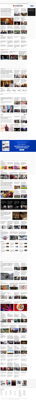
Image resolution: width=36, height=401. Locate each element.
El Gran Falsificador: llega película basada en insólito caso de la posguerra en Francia (4, 45)
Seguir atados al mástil (15, 90)
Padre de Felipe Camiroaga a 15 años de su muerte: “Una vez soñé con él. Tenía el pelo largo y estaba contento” (3, 28)
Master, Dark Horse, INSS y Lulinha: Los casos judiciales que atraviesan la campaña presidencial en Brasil (17, 264)
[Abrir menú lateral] (0, 5)
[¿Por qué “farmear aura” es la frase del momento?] (7, 127)
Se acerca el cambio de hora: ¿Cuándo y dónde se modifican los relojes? (14, 173)
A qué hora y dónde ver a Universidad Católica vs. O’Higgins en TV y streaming (4, 173)
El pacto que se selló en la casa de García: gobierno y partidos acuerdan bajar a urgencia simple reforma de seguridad (17, 10)
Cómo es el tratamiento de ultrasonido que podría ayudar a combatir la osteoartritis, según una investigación (23, 233)
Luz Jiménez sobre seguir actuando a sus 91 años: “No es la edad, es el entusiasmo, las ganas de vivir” (21, 247)
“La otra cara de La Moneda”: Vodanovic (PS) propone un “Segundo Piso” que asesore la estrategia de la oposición (17, 19)
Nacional (4, 3)
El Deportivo (12, 3)
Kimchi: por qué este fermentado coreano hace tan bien (4, 284)
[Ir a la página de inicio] (18, 6)
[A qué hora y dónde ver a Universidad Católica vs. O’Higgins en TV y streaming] (5, 176)
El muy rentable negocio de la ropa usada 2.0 (17, 116)
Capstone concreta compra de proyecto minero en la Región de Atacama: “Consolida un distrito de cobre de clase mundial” (17, 46)
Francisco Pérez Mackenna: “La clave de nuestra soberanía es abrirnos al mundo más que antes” (5, 52)
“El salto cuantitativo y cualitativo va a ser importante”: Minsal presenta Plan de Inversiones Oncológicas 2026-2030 (24, 37)
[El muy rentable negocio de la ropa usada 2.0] (17, 121)
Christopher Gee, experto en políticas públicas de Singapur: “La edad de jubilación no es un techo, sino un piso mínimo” (23, 326)
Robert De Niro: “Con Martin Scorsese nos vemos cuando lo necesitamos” (3, 222)
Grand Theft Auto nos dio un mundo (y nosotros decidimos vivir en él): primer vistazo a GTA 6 (3, 372)
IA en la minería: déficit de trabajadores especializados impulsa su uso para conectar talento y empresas (17, 42)
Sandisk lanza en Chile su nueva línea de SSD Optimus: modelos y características (3, 376)
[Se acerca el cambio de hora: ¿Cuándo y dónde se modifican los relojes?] (14, 176)
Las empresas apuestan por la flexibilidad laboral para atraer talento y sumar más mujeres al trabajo (24, 316)
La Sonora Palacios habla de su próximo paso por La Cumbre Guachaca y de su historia (17, 202)
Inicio (1, 3)
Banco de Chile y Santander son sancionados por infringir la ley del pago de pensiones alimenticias (24, 19)
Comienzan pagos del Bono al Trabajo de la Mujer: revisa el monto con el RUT (3, 348)
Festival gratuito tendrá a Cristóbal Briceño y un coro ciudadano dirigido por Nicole (16, 222)
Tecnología (9, 3)
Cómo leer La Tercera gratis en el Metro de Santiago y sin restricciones (23, 173)
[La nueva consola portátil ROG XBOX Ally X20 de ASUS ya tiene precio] (24, 167)
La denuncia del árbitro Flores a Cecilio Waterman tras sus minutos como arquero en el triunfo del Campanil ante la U (24, 28)
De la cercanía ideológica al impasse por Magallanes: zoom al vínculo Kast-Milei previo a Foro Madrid (24, 203)
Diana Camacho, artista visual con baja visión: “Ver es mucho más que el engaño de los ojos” (14, 284)
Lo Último (18, 3)
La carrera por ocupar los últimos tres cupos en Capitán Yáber (17, 106)
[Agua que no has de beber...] (18, 90)
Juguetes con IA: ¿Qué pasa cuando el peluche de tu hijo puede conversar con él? (24, 372)
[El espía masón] (10, 297)
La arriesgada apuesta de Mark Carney (3, 91)
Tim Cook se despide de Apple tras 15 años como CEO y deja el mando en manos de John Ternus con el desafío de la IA (10, 46)
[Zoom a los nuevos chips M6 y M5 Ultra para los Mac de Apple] (10, 167)
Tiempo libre (2, 300)
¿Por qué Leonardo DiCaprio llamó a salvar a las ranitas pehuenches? (17, 126)
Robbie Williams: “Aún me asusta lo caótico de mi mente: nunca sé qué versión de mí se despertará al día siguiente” (10, 223)
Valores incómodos (10, 90)
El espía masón (9, 293)
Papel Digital (24, 3)
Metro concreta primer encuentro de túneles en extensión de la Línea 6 (4, 202)
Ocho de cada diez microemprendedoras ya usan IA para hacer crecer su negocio (10, 315)
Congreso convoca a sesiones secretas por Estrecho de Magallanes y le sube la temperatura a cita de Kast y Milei (24, 10)
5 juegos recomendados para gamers (3, 364)
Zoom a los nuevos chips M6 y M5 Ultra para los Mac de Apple (10, 163)
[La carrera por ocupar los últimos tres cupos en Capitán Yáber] (17, 111)
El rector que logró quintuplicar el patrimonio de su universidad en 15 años (17, 315)
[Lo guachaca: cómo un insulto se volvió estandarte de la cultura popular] (17, 297)
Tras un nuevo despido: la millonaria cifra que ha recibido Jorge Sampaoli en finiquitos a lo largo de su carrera (24, 191)
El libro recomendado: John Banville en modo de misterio (24, 293)
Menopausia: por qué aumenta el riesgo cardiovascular (23, 283)
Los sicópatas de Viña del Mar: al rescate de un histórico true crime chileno (3, 293)
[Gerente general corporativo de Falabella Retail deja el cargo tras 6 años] (7, 109)
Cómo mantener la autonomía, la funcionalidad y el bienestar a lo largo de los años (5, 326)
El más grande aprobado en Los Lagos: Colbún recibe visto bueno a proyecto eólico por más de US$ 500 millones (4, 37)
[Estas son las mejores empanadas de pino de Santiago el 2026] (20, 307)
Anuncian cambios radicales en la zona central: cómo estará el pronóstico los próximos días (10, 27)
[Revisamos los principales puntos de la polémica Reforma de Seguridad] (24, 129)
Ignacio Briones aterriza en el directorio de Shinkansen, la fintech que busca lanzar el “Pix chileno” (24, 107)
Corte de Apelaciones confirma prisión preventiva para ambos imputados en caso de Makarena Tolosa (24, 46)
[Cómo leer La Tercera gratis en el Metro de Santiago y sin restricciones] (23, 176)
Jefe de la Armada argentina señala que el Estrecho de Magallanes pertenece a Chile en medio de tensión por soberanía (24, 81)
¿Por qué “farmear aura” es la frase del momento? (6, 118)
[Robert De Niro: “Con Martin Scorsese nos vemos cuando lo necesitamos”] (4, 227)
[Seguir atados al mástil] (13, 90)
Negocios (7, 3)
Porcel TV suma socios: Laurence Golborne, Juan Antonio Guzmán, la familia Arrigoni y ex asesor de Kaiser (17, 99)
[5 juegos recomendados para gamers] (4, 369)
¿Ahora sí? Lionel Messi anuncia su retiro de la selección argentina (17, 183)
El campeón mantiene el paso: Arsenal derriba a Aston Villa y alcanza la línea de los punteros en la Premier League (24, 348)
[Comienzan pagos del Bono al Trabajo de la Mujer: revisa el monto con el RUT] (4, 352)
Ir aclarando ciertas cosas (25, 90)
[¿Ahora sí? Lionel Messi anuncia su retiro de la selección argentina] (17, 187)
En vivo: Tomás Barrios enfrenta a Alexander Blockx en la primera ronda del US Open (23, 356)
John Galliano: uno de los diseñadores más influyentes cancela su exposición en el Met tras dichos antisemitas (24, 42)
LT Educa (26, 3)
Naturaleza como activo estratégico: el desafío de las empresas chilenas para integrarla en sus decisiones (3, 316)
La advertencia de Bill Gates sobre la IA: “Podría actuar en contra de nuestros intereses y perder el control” (17, 356)
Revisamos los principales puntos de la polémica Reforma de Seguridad (24, 126)
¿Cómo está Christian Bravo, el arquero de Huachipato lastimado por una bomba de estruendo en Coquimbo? (24, 183)
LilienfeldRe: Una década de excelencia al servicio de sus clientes (3, 336)
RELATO (8, 292)
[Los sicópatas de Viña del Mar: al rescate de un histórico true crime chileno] (4, 297)
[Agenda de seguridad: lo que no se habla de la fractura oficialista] (14, 57)
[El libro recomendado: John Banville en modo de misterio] (24, 297)
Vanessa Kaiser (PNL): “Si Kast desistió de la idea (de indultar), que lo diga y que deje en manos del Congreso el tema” (7, 72)
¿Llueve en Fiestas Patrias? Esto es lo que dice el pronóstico (16, 359)
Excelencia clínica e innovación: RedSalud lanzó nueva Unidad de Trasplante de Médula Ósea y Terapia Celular (10, 337)
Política (2, 3)
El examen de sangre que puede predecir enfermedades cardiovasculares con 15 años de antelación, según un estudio (4, 233)
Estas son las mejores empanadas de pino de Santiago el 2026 (20, 302)
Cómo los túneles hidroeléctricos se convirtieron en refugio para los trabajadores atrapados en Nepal (7, 265)
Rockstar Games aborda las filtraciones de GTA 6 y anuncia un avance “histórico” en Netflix (17, 164)
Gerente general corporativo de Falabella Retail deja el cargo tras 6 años (7, 98)
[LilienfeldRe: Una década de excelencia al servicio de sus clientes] (4, 342)
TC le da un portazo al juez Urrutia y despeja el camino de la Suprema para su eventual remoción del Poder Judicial (7, 10)
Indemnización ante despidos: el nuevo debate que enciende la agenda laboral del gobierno (23, 117)
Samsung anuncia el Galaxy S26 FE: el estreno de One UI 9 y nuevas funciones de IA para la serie (3, 164)
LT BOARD (2, 114)
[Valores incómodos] (8, 90)
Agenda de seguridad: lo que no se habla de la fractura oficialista (14, 52)
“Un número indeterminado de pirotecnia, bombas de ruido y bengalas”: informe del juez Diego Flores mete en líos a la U (17, 192)
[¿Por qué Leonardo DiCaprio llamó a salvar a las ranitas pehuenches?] (17, 129)
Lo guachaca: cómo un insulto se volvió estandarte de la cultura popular (17, 293)
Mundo (14, 3)
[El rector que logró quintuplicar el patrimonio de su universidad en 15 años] (17, 320)
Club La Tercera (20, 3)
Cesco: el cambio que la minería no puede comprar (17, 36)
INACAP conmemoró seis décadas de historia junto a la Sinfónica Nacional (23, 336)
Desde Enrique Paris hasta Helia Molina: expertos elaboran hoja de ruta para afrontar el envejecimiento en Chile (17, 27)
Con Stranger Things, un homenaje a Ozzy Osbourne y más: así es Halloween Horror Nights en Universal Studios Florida (6, 303)
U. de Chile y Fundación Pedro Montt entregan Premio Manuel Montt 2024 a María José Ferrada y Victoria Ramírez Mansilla (17, 337)
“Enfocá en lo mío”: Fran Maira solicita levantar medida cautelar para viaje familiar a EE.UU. (4, 42)
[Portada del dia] (5, 150)
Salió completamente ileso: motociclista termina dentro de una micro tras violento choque (10, 202)
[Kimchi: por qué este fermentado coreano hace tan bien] (5, 287)
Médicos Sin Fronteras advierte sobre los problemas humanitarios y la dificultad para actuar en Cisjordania (24, 264)
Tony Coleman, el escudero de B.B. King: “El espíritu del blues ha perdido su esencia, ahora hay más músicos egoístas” (24, 223)
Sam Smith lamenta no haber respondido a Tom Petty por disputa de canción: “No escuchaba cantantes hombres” (10, 37)
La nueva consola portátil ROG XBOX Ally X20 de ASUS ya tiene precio (23, 163)
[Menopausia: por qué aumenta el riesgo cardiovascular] (23, 287)
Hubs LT (1, 312)
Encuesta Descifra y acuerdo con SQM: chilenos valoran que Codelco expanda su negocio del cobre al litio (24, 99)
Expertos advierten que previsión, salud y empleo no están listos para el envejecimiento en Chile (13, 326)
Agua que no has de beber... (20, 90)
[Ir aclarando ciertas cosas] (23, 90)
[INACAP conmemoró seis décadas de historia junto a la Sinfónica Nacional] (24, 342)
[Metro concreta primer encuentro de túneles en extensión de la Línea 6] (4, 207)
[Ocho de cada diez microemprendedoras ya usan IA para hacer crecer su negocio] (10, 320)
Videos (15, 3)
